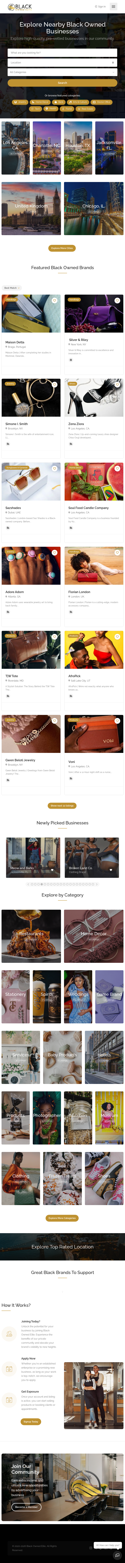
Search (62, 82)
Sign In (102, 6)
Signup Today (31, 1421)
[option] (33, 857)
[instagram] (91, 1548)
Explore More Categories (62, 1218)
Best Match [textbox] (10, 288)
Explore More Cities (62, 248)
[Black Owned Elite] (20, 7)
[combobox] (12, 288)
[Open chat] (117, 1555)
